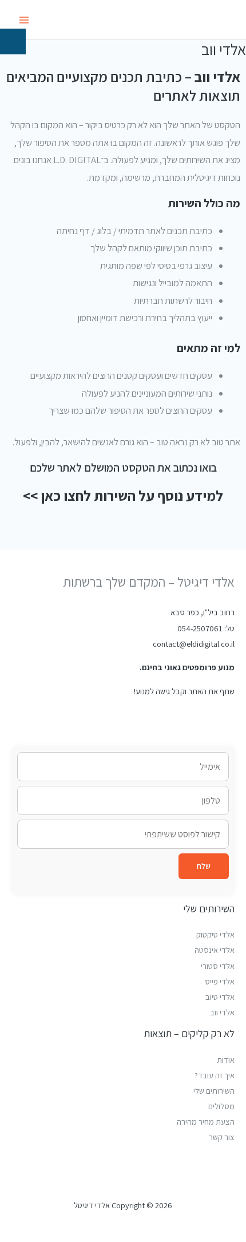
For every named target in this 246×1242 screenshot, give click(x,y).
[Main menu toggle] (24, 20)
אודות (226, 1059)
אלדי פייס (220, 981)
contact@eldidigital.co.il (194, 643)
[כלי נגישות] (13, 41)
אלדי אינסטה (215, 949)
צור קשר (222, 1137)
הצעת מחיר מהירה (206, 1121)
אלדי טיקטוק (215, 934)
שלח (204, 866)
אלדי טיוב (220, 996)
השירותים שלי (214, 1090)
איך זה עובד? (215, 1075)
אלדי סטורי (218, 965)
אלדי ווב (222, 1012)
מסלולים (221, 1106)
